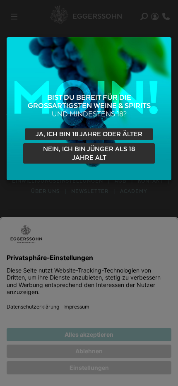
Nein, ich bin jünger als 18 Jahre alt (89, 154)
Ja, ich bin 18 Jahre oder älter (89, 134)
